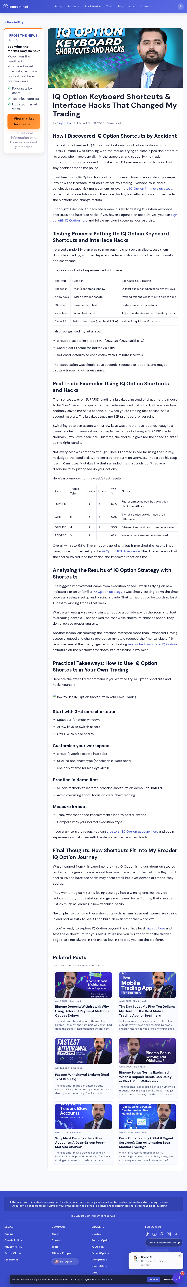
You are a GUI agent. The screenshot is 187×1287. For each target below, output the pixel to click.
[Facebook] (161, 1234)
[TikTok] (147, 1234)
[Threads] (176, 1234)
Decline (168, 1279)
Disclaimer (11, 1259)
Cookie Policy (13, 1240)
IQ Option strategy (108, 591)
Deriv (94, 1272)
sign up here (155, 928)
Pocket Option (100, 1240)
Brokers (72, 6)
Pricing (58, 6)
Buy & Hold (91, 6)
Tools (109, 6)
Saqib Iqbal (64, 123)
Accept (153, 1279)
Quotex (96, 1234)
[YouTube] (154, 1234)
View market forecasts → (24, 121)
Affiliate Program (62, 1253)
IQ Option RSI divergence (121, 551)
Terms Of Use (13, 1253)
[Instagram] (169, 1234)
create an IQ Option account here (132, 831)
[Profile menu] (181, 6)
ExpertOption (100, 1253)
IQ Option (97, 1246)
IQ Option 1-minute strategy (150, 188)
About (132, 6)
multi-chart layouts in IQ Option (152, 644)
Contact (146, 6)
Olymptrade (99, 1259)
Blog (120, 6)
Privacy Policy (13, 1246)
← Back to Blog (13, 22)
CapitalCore (99, 1266)
